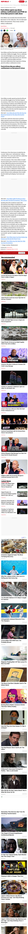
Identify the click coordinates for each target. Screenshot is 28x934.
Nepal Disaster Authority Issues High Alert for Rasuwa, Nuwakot (13, 298)
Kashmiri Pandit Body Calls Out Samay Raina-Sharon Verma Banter (13, 432)
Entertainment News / (8, 5)
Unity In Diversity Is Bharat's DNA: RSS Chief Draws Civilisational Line (13, 409)
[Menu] (26, 1)
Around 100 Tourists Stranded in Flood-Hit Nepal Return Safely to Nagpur (14, 276)
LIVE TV (22, 1)
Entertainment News (5, 28)
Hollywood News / (17, 5)
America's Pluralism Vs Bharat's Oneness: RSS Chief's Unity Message (13, 365)
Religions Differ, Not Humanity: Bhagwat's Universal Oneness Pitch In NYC (12, 476)
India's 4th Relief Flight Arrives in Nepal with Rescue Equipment (13, 320)
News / (2, 5)
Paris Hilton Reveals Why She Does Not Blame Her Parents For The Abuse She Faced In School (13, 114)
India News (3, 279)
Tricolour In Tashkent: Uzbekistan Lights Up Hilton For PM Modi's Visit (12, 387)
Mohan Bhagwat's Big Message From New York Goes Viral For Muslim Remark (13, 454)
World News (3, 301)
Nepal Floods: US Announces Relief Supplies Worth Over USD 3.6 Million (12, 343)
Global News (3, 390)
